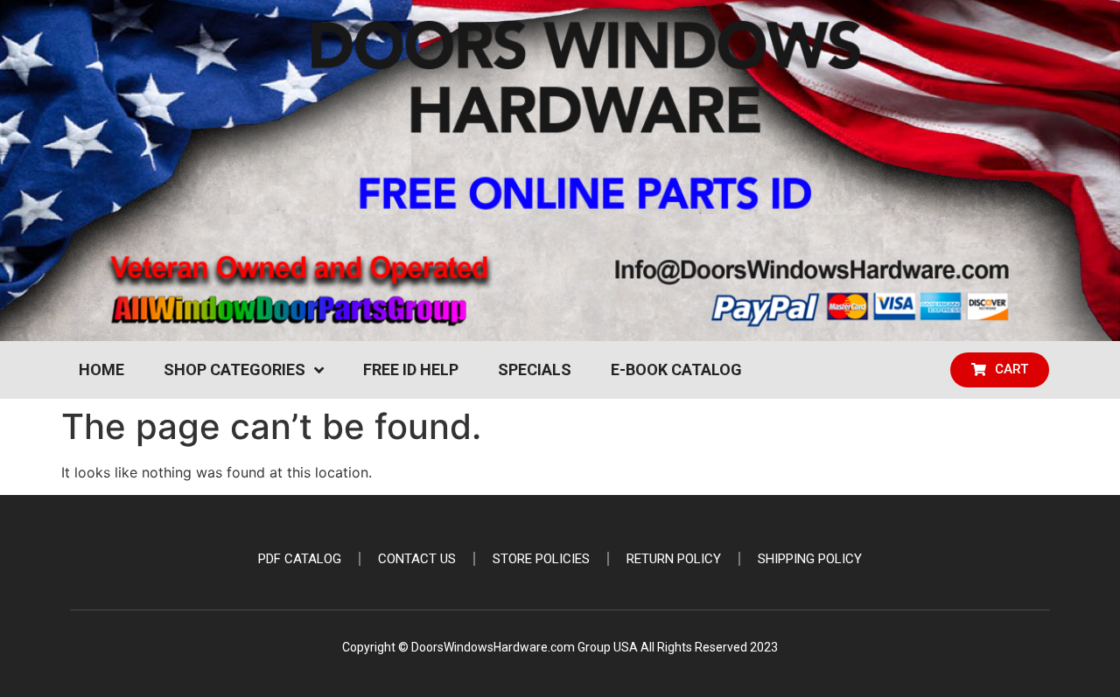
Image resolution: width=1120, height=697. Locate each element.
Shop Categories (234, 369)
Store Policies (541, 559)
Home (101, 369)
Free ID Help (410, 369)
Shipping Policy (810, 559)
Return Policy (673, 559)
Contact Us (417, 559)
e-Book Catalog (676, 369)
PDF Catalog (299, 559)
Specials (534, 369)
